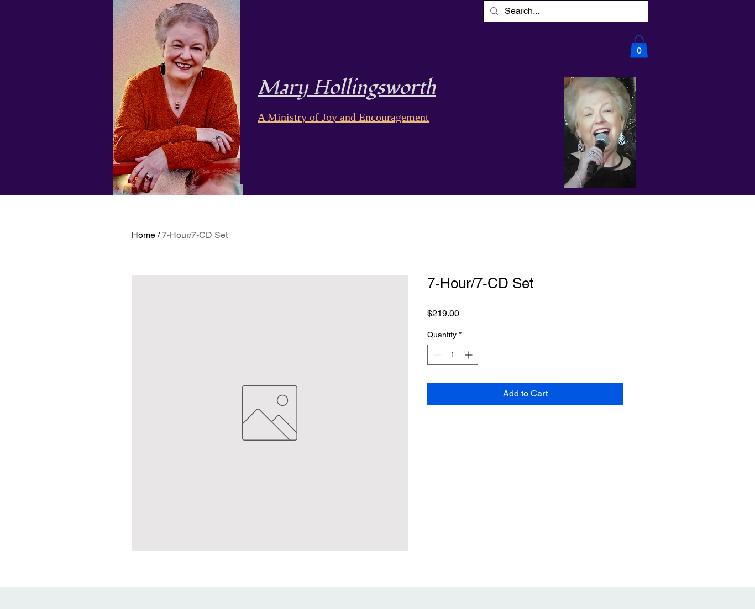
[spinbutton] (453, 354)
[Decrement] (436, 354)
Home (143, 235)
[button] (639, 46)
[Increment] (469, 354)
